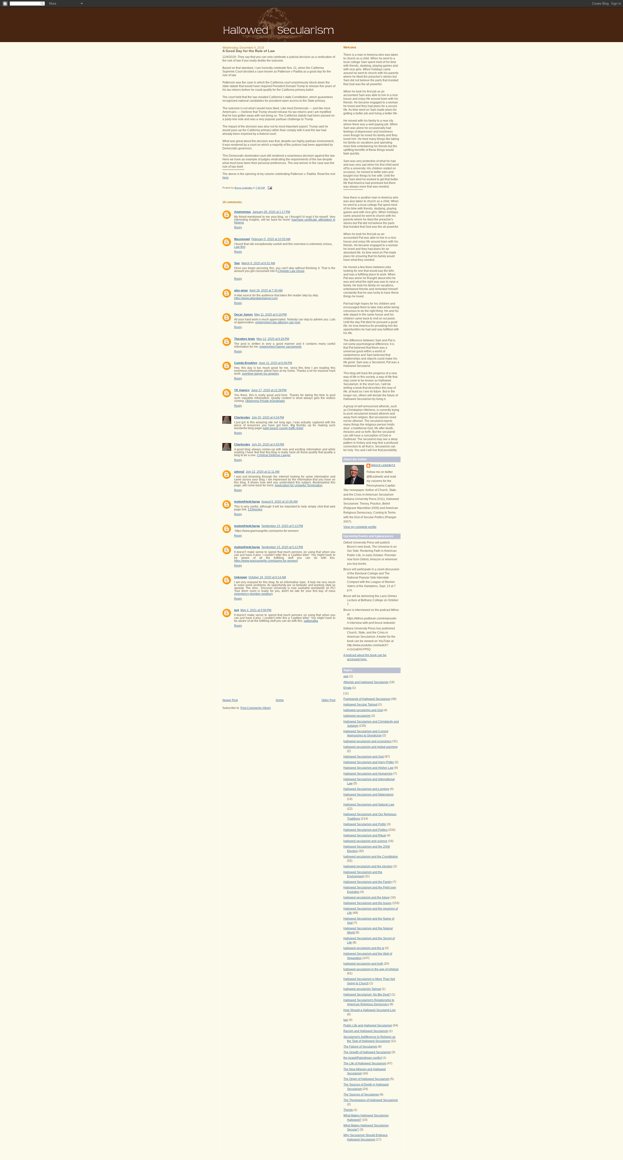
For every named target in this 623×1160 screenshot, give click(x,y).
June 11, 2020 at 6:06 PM (275, 363)
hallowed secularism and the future (366, 897)
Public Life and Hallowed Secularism (367, 1025)
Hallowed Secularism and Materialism (368, 794)
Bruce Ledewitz (383, 465)
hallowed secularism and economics (367, 741)
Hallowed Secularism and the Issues (367, 903)
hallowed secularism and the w (363, 948)
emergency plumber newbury (253, 593)
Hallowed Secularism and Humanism (368, 773)
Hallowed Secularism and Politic (364, 824)
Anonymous (242, 211)
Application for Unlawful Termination (298, 485)
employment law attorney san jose (277, 322)
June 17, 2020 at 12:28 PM (268, 390)
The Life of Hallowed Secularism (364, 1063)
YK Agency (242, 390)
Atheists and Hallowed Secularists (365, 682)
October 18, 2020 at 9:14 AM (267, 577)
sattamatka (311, 620)
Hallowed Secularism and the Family (367, 881)
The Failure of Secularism (360, 1046)
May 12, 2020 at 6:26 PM (273, 338)
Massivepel (242, 239)
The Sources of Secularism (361, 1094)
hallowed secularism (357, 715)
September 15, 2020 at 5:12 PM (282, 526)
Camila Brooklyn (245, 363)
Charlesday (242, 417)
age (345, 676)
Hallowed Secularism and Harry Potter (368, 762)
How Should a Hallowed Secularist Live (369, 1010)
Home (280, 700)
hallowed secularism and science (365, 841)
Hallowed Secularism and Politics (365, 829)
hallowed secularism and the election (368, 866)
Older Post (328, 700)
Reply (238, 227)
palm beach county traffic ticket (283, 428)
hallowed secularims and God (363, 710)
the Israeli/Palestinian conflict (362, 1057)
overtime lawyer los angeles (260, 373)
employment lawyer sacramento (280, 346)
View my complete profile (359, 527)
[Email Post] (270, 187)
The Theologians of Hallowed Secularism (370, 1100)
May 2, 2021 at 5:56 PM (255, 610)
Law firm (239, 246)
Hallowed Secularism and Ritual (364, 835)
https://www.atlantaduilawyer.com (256, 298)
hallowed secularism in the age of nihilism (371, 969)
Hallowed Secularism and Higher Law (368, 767)
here (225, 177)
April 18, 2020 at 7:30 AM (266, 290)
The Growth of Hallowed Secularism (367, 1052)
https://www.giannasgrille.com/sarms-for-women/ (266, 560)
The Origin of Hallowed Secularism (366, 1079)
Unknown (240, 577)
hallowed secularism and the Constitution (370, 856)
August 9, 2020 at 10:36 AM (279, 501)
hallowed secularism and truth (363, 963)
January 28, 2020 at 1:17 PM (271, 211)
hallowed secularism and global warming (370, 746)
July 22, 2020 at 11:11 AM (262, 471)
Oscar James (243, 314)
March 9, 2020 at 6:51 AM (258, 263)
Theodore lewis (244, 338)
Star (237, 263)
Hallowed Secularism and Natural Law (368, 804)
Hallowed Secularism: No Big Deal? (367, 994)
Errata (347, 687)
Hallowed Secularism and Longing (366, 789)
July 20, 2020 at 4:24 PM (268, 417)
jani (236, 610)
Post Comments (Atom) (255, 708)
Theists (348, 1109)
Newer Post (230, 700)
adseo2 (239, 471)
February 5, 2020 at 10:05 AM (270, 239)
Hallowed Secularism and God (363, 756)
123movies (255, 509)
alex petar (241, 290)
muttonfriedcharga (247, 501)
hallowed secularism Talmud (362, 989)
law (345, 1019)
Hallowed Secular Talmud (360, 704)
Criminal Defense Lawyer (274, 455)
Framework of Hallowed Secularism (366, 699)
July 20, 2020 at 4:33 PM (268, 444)
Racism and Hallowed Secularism (365, 1031)
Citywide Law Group (291, 271)
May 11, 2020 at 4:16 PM (270, 314)
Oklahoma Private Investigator (265, 400)
